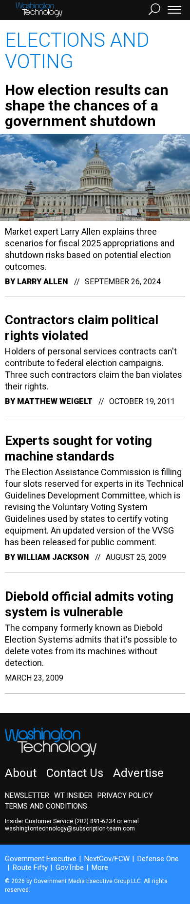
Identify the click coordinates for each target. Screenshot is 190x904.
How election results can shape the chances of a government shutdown (87, 105)
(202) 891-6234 (95, 821)
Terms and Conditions (46, 806)
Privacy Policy (125, 795)
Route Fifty (30, 867)
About (21, 773)
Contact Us (74, 773)
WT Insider (73, 795)
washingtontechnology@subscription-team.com (70, 828)
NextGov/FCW (107, 858)
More (100, 867)
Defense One (158, 858)
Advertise (138, 773)
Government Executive (40, 858)
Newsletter (27, 795)
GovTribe (70, 867)
